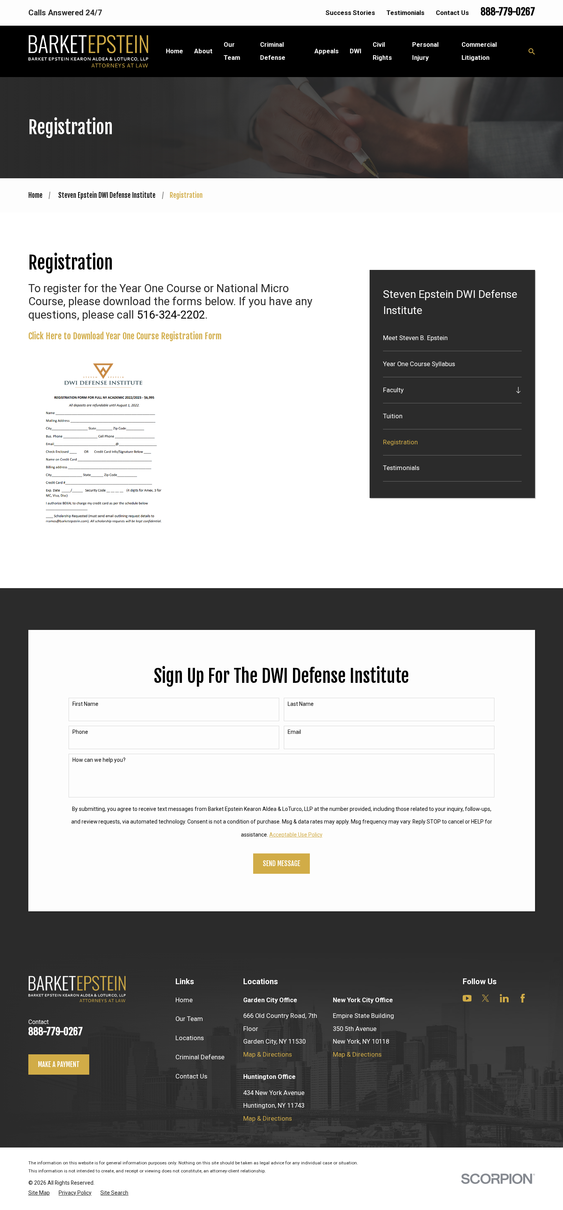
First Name (85, 704)
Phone (80, 732)
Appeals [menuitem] (326, 51)
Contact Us (452, 12)
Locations (189, 1038)
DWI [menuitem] (356, 51)
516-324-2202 (171, 314)
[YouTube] (467, 998)
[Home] (88, 51)
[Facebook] (522, 998)
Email (294, 732)
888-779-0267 (508, 12)
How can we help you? (99, 760)
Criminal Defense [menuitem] (272, 51)
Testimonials (405, 12)
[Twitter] (485, 998)
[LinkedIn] (504, 998)
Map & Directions (267, 1054)
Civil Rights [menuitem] (382, 51)
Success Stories (350, 12)
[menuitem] (452, 338)
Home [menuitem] (174, 51)
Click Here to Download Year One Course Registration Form (125, 336)
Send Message (281, 864)
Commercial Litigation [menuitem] (479, 51)
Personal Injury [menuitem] (425, 51)
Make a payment (59, 1064)
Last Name (301, 704)
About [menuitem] (203, 51)
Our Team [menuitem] (232, 51)
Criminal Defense (199, 1057)
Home (184, 1000)
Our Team (189, 1019)
